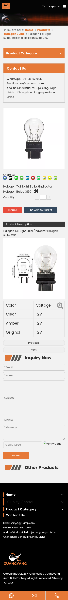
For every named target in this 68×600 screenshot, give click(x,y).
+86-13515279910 (21, 527)
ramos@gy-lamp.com (29, 83)
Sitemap (57, 578)
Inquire (12, 210)
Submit (16, 455)
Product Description (19, 224)
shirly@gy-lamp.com (23, 523)
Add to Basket (43, 210)
